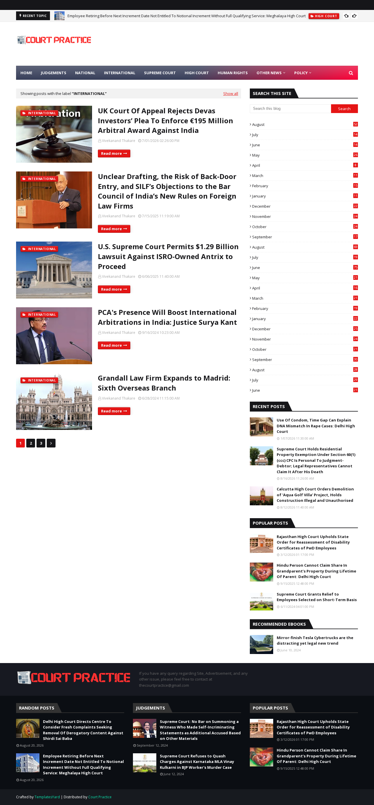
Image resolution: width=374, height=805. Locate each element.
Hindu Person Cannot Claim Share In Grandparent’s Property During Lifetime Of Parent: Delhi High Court (316, 571)
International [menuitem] (119, 72)
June (304, 145)
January (304, 196)
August (304, 124)
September (304, 237)
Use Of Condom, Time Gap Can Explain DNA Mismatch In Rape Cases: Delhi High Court (316, 425)
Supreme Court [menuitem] (160, 72)
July (304, 134)
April (304, 165)
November (304, 216)
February (304, 185)
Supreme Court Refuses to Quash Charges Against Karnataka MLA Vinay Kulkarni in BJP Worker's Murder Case (197, 761)
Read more (111, 153)
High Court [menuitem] (197, 72)
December (304, 206)
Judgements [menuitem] (53, 72)
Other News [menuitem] (269, 72)
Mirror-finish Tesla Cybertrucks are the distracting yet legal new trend (315, 640)
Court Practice (100, 796)
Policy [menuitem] (301, 72)
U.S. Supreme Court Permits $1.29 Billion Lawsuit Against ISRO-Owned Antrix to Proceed (168, 256)
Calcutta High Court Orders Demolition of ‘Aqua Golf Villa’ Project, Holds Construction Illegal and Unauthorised (315, 494)
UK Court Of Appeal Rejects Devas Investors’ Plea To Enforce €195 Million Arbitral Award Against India (165, 120)
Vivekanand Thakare (118, 140)
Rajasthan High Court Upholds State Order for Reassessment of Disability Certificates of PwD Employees (313, 542)
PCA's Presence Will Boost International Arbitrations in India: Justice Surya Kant (167, 317)
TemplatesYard (47, 796)
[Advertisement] (251, 44)
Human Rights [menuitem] (233, 72)
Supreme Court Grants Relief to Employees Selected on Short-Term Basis (317, 597)
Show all (230, 93)
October (304, 226)
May (304, 155)
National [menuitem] (85, 72)
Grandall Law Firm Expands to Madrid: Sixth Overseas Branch (164, 383)
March (304, 175)
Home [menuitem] (26, 72)
